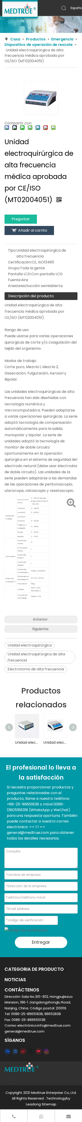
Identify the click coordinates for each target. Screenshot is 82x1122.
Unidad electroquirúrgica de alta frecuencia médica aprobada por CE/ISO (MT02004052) (27, 742)
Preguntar (21, 219)
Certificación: (20, 262)
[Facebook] (7, 1051)
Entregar (41, 942)
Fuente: (14, 279)
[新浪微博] (23, 1051)
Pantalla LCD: (19, 274)
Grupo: (14, 268)
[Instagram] (46, 1051)
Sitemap (49, 1104)
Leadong (33, 1104)
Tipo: (12, 250)
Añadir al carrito (32, 230)
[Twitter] (30, 1051)
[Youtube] (38, 1051)
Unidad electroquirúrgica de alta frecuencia (36, 657)
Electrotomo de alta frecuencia (36, 669)
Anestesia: (17, 285)
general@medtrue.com (24, 1031)
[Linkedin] (15, 1051)
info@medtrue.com (54, 1025)
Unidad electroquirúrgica (30, 645)
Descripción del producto (31, 296)
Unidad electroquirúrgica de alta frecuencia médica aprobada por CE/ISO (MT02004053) (55, 742)
